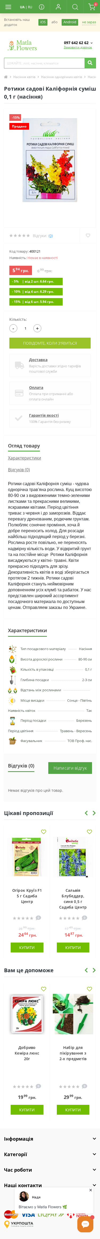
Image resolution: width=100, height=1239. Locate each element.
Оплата (36, 387)
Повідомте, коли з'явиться (50, 343)
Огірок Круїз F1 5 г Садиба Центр (27, 896)
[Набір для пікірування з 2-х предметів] (73, 1016)
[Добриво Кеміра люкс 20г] (27, 1016)
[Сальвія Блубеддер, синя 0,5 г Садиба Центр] (73, 859)
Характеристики (24, 458)
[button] (58, 6)
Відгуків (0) (19, 470)
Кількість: (18, 319)
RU (30, 7)
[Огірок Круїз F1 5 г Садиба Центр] (27, 859)
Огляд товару (24, 445)
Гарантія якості (44, 415)
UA (22, 7)
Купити (27, 947)
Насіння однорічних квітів (61, 77)
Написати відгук (70, 768)
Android (69, 22)
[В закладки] (43, 832)
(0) (51, 235)
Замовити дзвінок (78, 47)
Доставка (38, 359)
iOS (43, 22)
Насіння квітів (24, 77)
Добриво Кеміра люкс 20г (27, 1053)
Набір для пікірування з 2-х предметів (73, 1053)
